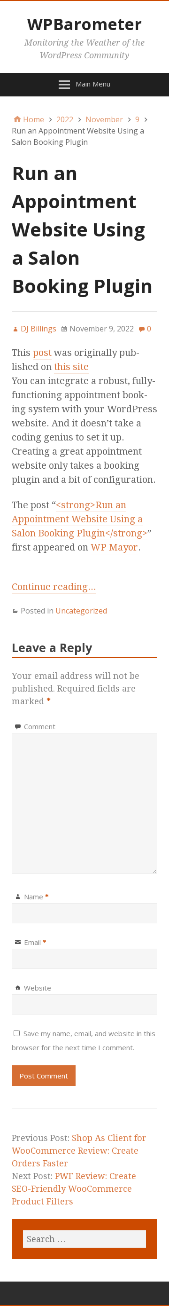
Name (36, 896)
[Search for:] (84, 1239)
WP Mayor (114, 547)
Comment (39, 726)
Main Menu (93, 83)
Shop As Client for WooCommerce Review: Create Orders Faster (79, 1150)
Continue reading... (54, 586)
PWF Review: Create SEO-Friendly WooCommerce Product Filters (74, 1188)
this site (71, 366)
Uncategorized (81, 611)
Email (35, 942)
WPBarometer (84, 24)
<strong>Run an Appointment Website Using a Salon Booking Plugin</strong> (79, 519)
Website (37, 987)
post (42, 352)
